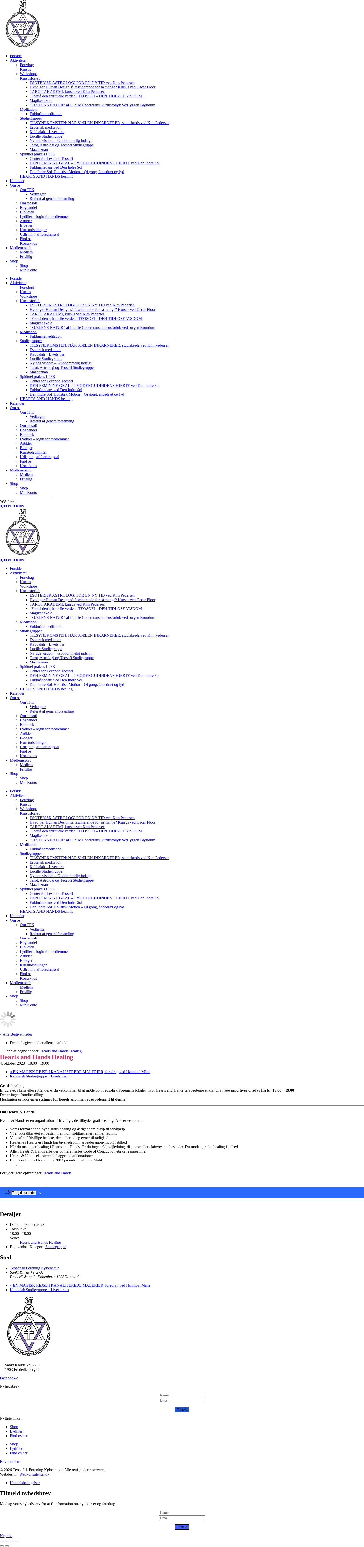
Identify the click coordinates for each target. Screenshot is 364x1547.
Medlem (26, 252)
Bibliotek (27, 212)
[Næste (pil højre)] (7, 1546)
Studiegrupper (31, 118)
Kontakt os (28, 243)
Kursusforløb (30, 78)
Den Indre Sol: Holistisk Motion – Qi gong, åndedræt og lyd (77, 172)
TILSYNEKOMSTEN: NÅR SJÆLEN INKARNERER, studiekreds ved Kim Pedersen (99, 123)
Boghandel (28, 207)
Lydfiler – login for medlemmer (44, 216)
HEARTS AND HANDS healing (46, 176)
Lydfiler (16, 1431)
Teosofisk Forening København (34, 1268)
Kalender (17, 181)
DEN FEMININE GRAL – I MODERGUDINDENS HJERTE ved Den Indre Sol (95, 163)
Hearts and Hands (57, 1173)
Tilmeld (182, 1409)
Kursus (25, 69)
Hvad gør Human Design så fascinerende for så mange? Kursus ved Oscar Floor (92, 87)
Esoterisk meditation (45, 127)
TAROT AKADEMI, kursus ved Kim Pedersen (67, 91)
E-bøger (26, 225)
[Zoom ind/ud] (2, 1541)
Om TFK (27, 190)
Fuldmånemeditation (46, 114)
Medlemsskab (20, 248)
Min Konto (28, 270)
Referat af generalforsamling (52, 198)
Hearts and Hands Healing (40, 1242)
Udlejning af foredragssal (39, 234)
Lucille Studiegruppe (46, 136)
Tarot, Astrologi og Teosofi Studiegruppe (62, 145)
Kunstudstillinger (33, 230)
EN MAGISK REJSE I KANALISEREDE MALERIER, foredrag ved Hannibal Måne (80, 1072)
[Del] (12, 1541)
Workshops (28, 74)
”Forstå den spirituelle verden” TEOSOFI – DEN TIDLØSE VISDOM (86, 96)
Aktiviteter (18, 60)
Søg (3, 501)
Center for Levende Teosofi (51, 158)
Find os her (18, 1436)
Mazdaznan (39, 149)
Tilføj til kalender (24, 1193)
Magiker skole (41, 100)
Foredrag (27, 65)
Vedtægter (38, 194)
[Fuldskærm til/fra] (7, 1541)
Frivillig (26, 256)
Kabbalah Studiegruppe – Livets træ (39, 1076)
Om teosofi (28, 203)
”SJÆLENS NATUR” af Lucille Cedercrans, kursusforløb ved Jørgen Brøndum (92, 105)
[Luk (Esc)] (17, 1541)
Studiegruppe (55, 1247)
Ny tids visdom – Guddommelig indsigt (60, 140)
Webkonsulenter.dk (34, 1474)
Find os (25, 239)
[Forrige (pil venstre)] (2, 1546)
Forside (16, 56)
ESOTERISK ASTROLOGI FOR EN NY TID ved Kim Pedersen (82, 83)
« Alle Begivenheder (16, 1034)
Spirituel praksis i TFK (37, 154)
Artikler (26, 221)
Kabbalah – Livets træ (47, 132)
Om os (15, 185)
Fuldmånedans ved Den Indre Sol (56, 167)
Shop (14, 261)
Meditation (28, 109)
